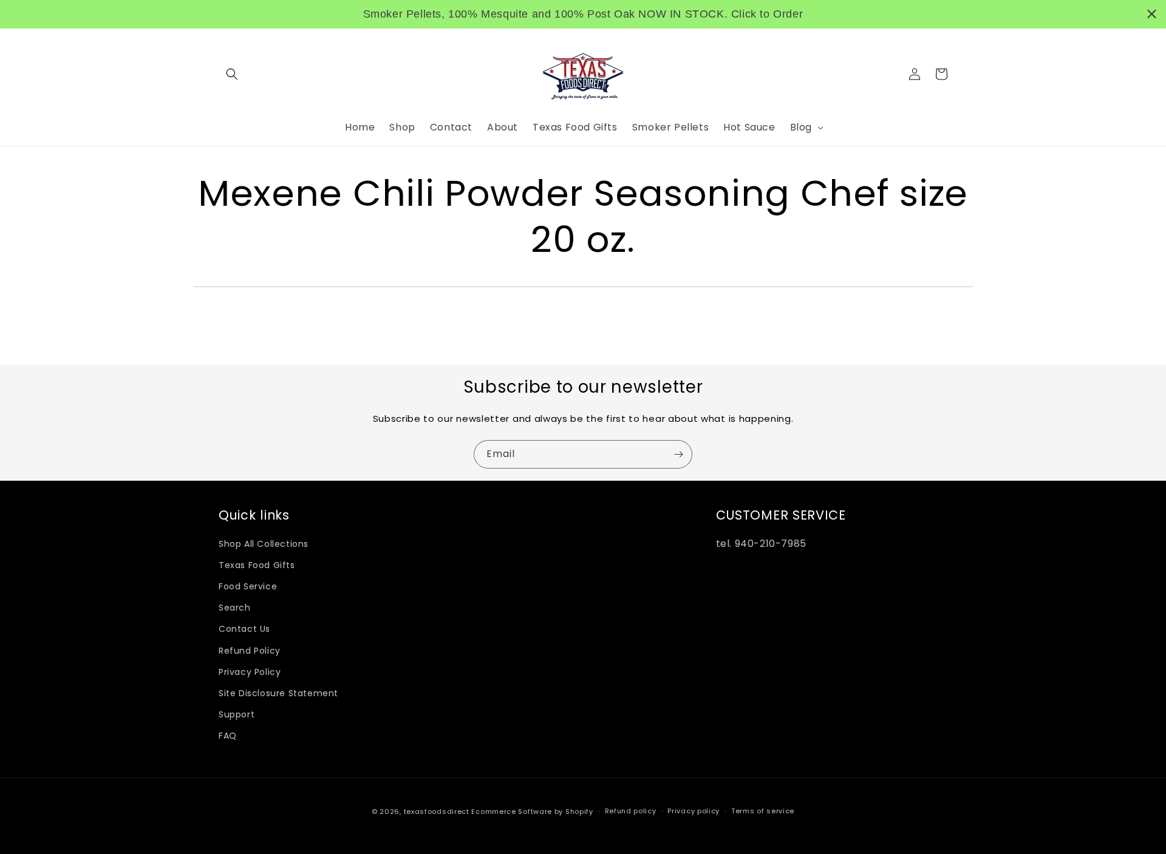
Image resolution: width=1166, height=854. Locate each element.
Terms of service (762, 811)
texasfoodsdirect (436, 811)
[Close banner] (1152, 14)
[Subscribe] (678, 454)
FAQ (228, 736)
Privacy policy (693, 811)
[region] (583, 14)
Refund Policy (250, 651)
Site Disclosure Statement (278, 693)
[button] (232, 74)
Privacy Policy (250, 672)
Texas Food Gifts (257, 565)
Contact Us (244, 629)
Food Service (248, 586)
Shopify (579, 811)
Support (236, 714)
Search (235, 608)
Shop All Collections (264, 544)
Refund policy (630, 811)
